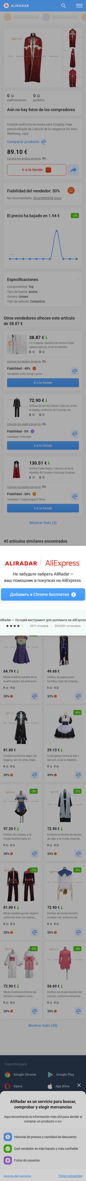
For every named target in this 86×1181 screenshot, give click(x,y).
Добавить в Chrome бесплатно (39, 594)
